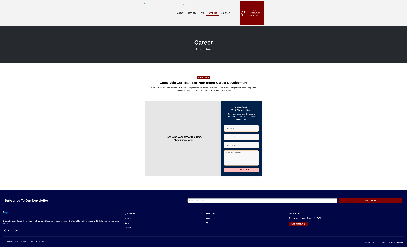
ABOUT (180, 13)
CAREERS (212, 13)
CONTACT (225, 13)
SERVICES (192, 13)
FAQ (202, 13)
